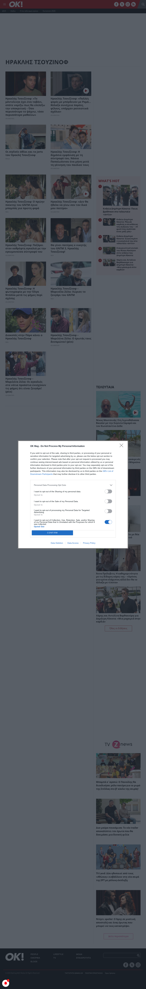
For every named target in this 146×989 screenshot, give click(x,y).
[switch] (108, 491)
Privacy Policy (89, 543)
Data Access (73, 543)
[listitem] (73, 485)
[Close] (122, 446)
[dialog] (73, 494)
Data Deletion (57, 543)
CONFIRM (52, 533)
